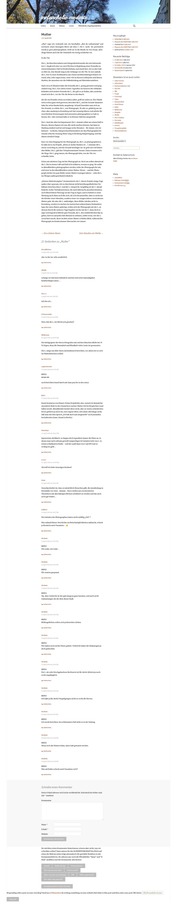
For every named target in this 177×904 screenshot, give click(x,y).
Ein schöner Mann (50, 233)
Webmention (56, 893)
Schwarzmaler (46, 314)
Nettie (117, 39)
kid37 (43, 395)
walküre (44, 510)
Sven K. (117, 125)
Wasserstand (119, 70)
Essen (52, 26)
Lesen (71, 26)
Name (44, 825)
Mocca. (44, 294)
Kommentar (46, 800)
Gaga (116, 99)
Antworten (47, 262)
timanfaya (45, 430)
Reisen (62, 26)
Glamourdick (119, 102)
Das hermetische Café (122, 86)
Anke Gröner (119, 81)
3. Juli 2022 (134, 42)
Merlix (117, 115)
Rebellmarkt (119, 123)
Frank (117, 94)
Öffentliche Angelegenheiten (89, 26)
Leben (43, 26)
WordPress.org (120, 185)
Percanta (118, 120)
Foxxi (43, 480)
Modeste (44, 538)
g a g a (43, 460)
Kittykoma (118, 110)
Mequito (117, 112)
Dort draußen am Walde (91, 233)
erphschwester (46, 367)
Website (44, 834)
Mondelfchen (46, 249)
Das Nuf (117, 89)
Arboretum (119, 83)
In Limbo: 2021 (128, 50)
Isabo (116, 107)
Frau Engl (118, 96)
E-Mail (44, 829)
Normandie (119, 68)
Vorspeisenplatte (120, 128)
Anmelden (118, 178)
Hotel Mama (119, 104)
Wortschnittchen (121, 131)
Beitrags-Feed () (122, 180)
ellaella (43, 270)
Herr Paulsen (119, 118)
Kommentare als (122, 183)
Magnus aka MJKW (121, 42)
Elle (116, 91)
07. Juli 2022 (125, 39)
